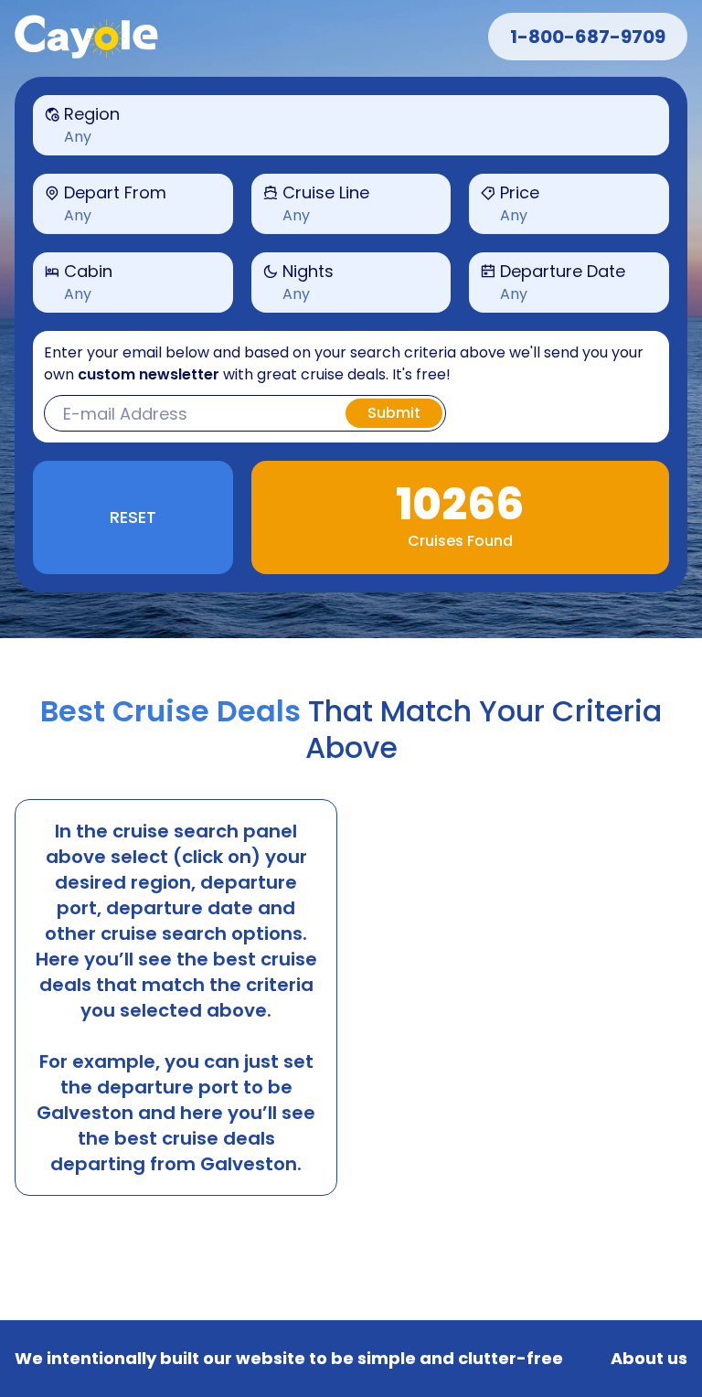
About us (649, 1359)
